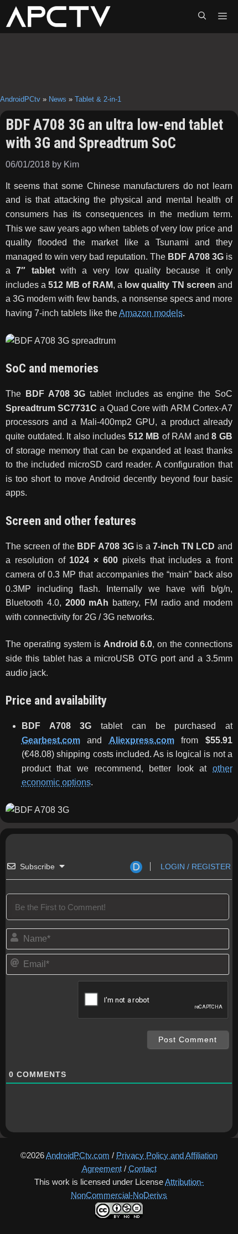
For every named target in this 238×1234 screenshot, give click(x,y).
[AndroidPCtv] (58, 16)
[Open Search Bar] (202, 16)
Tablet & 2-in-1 (98, 99)
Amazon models (151, 313)
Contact (142, 1168)
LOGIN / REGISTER (194, 866)
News (57, 99)
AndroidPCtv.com (78, 1155)
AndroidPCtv (20, 99)
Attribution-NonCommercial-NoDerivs (137, 1188)
